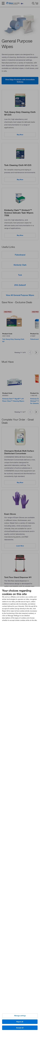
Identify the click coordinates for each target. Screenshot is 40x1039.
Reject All (19, 1022)
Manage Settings (20, 1016)
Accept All (19, 1028)
